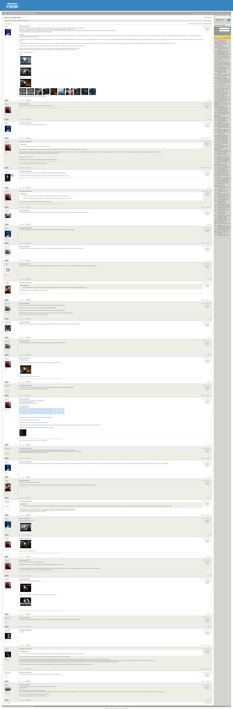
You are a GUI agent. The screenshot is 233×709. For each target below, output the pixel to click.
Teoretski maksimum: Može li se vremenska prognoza (224, 81)
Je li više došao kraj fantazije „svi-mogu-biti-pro (223, 166)
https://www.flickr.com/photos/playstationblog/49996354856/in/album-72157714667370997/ (41, 409)
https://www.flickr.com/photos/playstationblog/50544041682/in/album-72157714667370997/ (41, 413)
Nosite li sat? (220, 144)
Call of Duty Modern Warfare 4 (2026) (224, 65)
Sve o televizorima (222, 102)
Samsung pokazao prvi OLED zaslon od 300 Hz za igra (224, 127)
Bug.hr (5, 13)
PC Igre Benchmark (222, 164)
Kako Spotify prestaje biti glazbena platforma (223, 52)
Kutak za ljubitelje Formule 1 (224, 230)
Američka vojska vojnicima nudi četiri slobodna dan (223, 160)
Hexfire (7, 171)
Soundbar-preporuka (222, 135)
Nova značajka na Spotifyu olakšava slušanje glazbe (223, 205)
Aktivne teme (219, 37)
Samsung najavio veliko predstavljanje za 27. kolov (223, 226)
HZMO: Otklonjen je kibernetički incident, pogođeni (222, 121)
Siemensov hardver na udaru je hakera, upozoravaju (223, 133)
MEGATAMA (8, 322)
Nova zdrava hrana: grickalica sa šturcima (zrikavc (222, 72)
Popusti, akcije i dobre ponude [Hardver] (222, 169)
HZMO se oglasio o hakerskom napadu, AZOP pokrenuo (223, 187)
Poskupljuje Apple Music (223, 220)
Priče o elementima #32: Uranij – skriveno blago (223, 140)
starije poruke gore (208, 23)
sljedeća (9, 23)
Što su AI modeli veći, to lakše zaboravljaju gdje (223, 142)
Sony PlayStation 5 (222, 42)
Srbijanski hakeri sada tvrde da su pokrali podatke (224, 151)
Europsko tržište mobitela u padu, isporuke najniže (224, 89)
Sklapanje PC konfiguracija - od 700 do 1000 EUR (224, 75)
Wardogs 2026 (221, 90)
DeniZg (7, 282)
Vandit (6, 264)
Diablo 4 (219, 116)
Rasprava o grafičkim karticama (222, 44)
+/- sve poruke (191, 23)
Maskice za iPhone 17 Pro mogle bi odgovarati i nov (223, 194)
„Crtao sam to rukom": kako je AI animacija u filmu (224, 100)
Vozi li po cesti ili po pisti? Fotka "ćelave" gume (223, 93)
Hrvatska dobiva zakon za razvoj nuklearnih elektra (223, 181)
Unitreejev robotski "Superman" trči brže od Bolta (223, 154)
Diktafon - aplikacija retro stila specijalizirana (223, 118)
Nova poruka (208, 17)
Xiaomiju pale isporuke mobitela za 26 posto (222, 110)
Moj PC (6, 100)
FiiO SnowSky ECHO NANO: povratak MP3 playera (222, 48)
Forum (10, 13)
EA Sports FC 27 (221, 114)
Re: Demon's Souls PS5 (25, 123)
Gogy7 (6, 26)
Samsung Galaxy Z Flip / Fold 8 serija (223, 183)
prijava (194, 13)
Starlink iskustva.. (221, 221)
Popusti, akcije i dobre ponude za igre (222, 95)
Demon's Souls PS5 (24, 26)
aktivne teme (206, 13)
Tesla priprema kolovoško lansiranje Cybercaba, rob (223, 157)
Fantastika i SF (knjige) (223, 104)
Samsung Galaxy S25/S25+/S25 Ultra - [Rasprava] (222, 202)
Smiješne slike (221, 46)
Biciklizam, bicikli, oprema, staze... (223, 176)
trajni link (209, 100)
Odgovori (207, 28)
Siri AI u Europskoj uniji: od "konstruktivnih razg (223, 97)
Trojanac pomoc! (221, 106)
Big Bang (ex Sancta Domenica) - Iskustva (222, 218)
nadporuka (208, 138)
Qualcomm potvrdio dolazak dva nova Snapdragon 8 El (224, 178)
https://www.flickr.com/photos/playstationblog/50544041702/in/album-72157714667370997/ (41, 408)
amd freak (7, 246)
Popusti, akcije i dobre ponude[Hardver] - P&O (223, 146)
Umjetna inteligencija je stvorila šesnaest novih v (223, 108)
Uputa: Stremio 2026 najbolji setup (224, 224)
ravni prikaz (198, 23)
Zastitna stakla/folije (222, 69)
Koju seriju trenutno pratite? (224, 103)
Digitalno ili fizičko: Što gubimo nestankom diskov (223, 173)
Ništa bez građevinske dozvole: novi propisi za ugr (224, 79)
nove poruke (218, 13)
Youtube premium (221, 77)
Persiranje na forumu (222, 149)
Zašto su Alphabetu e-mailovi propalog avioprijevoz (222, 213)
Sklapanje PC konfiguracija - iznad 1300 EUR (224, 210)
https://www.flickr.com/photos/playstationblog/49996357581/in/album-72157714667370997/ (41, 412)
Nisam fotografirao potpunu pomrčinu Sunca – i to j (224, 197)
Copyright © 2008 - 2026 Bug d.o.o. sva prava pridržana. (116, 708)
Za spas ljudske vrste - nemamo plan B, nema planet (223, 191)
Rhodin (7, 685)
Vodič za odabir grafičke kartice (223, 162)
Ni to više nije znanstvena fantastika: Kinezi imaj (223, 171)
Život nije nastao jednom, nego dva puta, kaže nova (223, 57)
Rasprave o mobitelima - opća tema (223, 232)
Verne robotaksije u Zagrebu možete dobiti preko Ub (224, 54)
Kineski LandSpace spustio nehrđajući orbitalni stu (224, 68)
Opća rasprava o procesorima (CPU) (222, 40)
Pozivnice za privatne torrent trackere (222, 84)
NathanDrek (8, 630)
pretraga (227, 13)
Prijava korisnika (220, 25)
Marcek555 (8, 617)
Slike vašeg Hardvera (222, 61)
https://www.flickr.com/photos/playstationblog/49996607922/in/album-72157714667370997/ (41, 411)
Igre (14, 13)
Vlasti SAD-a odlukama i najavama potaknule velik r (223, 130)
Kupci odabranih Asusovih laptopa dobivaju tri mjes (223, 113)
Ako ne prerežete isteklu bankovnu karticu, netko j (223, 124)
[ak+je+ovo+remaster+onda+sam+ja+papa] (22, 436)
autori (223, 13)
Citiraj (207, 30)
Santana (7, 104)
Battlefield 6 (220, 148)
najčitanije (212, 13)
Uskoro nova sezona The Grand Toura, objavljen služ (224, 63)
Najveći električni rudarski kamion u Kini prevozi (223, 137)
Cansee (7, 210)
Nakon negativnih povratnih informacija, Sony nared (224, 229)
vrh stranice (228, 706)
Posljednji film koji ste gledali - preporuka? (224, 86)
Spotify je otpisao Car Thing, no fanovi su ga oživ (224, 208)
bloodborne (8, 385)
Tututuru (7, 649)
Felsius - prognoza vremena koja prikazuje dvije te (224, 216)
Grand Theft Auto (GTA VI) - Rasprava (224, 59)
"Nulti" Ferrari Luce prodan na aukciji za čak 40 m (223, 235)
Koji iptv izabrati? (221, 185)
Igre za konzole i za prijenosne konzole (26, 13)
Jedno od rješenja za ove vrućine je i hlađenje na (223, 199)
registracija (199, 13)
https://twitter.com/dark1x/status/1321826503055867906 (33, 422)
